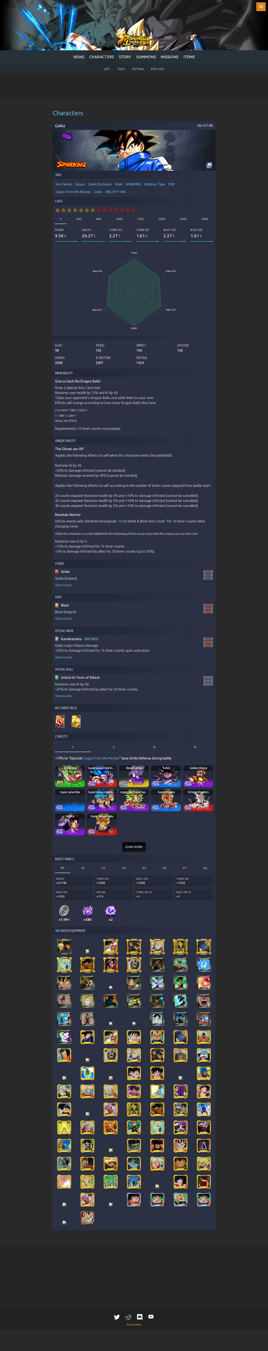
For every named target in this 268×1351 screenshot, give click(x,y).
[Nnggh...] (87, 965)
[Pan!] (134, 1163)
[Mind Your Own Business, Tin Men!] (157, 1037)
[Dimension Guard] (110, 1109)
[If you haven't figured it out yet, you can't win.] (110, 1001)
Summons (146, 57)
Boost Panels (64, 859)
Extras (138, 69)
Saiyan (80, 184)
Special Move (64, 631)
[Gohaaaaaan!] (203, 1001)
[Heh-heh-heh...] (157, 1145)
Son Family (63, 184)
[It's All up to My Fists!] (64, 1078)
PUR (171, 184)
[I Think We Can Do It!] (157, 1200)
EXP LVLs (157, 69)
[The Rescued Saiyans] (180, 1109)
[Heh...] (64, 1204)
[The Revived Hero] (134, 1127)
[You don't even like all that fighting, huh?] (64, 946)
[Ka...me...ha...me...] (180, 1001)
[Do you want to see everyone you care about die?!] (110, 1150)
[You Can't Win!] (134, 1037)
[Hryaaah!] (203, 946)
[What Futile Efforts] (134, 946)
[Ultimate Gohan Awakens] (157, 983)
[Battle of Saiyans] (180, 1091)
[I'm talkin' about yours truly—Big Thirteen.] (110, 1023)
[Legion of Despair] (110, 1181)
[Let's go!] (180, 946)
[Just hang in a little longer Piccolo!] (87, 1060)
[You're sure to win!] (134, 1091)
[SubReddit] (128, 1317)
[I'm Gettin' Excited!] (134, 1200)
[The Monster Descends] (134, 1023)
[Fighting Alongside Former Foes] (180, 1127)
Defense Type (154, 184)
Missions (169, 57)
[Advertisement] (134, 86)
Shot (58, 597)
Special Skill (64, 669)
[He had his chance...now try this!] (64, 1163)
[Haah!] (87, 951)
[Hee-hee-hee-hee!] (180, 1163)
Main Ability (64, 373)
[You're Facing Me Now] (110, 965)
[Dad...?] (64, 1091)
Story (125, 57)
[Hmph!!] (110, 987)
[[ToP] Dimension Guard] (87, 1200)
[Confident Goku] (87, 1127)
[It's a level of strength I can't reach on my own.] (203, 983)
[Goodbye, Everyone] (110, 1091)
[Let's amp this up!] (203, 1163)
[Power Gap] (134, 1181)
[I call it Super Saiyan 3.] (64, 965)
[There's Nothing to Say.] (110, 1204)
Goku (98, 192)
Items (189, 57)
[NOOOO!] (110, 946)
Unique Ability (65, 441)
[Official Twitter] (117, 1317)
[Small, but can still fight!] (110, 1163)
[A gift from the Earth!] (157, 1001)
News (78, 57)
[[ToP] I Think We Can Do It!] (203, 1200)
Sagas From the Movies (73, 192)
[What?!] (157, 1091)
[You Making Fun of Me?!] (134, 965)
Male (118, 184)
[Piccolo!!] (180, 965)
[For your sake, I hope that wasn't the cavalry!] (134, 1001)
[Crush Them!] (203, 1055)
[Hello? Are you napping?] (64, 1001)
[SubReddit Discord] (139, 1317)
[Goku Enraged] (180, 1145)
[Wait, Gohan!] (134, 1073)
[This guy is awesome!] (203, 1109)
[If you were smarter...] (87, 1114)
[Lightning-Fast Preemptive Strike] (203, 1127)
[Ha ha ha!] (203, 1091)
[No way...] (87, 1073)
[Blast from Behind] (203, 1019)
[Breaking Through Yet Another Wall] (64, 1037)
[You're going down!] (157, 1073)
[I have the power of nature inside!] (64, 983)
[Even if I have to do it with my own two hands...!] (180, 1019)
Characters (101, 57)
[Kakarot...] (180, 983)
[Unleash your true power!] (134, 983)
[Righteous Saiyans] (64, 1127)
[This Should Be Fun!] (64, 1055)
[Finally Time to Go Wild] (157, 946)
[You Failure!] (180, 1055)
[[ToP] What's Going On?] (64, 1222)
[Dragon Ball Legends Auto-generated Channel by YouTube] (151, 1316)
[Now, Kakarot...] (157, 965)
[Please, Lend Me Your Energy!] (87, 1037)
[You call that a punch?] (87, 983)
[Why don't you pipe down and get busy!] (87, 1019)
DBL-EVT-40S (116, 192)
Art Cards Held (66, 708)
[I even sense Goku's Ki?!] (110, 1078)
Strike (59, 563)
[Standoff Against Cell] (157, 1163)
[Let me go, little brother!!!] (64, 1109)
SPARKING (133, 184)
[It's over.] (64, 1145)
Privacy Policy (134, 1324)
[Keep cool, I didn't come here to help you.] (203, 1145)
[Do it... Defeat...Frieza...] (87, 1218)
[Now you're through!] (64, 1181)
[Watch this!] (87, 1163)
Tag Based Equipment (70, 931)
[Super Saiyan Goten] (87, 1001)
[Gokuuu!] (180, 1200)
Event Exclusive (100, 184)
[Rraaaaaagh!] (203, 1073)
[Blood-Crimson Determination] (203, 1181)
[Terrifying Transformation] (157, 1186)
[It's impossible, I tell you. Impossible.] (64, 1019)
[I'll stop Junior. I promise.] (180, 1181)
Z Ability (61, 736)
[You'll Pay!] (203, 1037)
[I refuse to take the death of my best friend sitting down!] (87, 1181)
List (107, 69)
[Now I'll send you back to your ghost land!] (87, 1145)
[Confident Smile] (110, 1127)
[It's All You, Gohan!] (87, 1091)
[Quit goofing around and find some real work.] (157, 1019)
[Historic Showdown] (203, 965)
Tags (121, 69)
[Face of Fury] (134, 1145)
